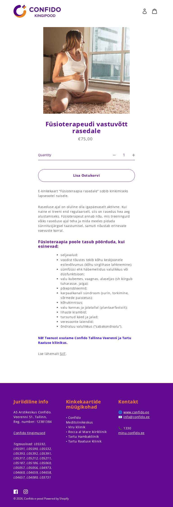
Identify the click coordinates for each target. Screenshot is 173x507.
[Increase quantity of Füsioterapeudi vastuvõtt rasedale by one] (133, 155)
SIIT (63, 354)
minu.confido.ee (131, 433)
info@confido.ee (136, 417)
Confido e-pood (33, 498)
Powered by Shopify (56, 498)
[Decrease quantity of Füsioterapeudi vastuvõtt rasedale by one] (114, 155)
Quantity (44, 155)
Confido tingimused (29, 433)
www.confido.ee (136, 412)
